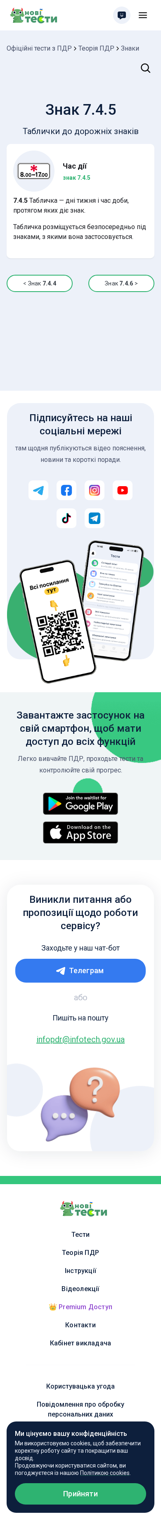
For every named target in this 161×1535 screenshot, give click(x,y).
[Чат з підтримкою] (121, 15)
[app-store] (80, 832)
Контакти (80, 1325)
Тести (80, 1234)
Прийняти (80, 1493)
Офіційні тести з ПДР (39, 48)
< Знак (39, 283)
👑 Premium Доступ (80, 1307)
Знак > (121, 283)
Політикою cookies (105, 1473)
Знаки (130, 48)
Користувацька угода (80, 1386)
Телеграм (86, 970)
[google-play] (80, 804)
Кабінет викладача (80, 1343)
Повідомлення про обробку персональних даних (80, 1409)
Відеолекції (80, 1289)
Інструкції (80, 1271)
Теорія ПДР (96, 48)
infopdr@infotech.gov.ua (80, 1039)
